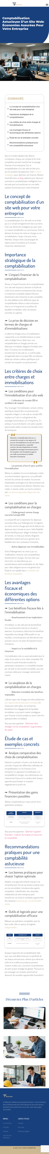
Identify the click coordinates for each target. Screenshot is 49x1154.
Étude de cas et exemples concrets (24, 138)
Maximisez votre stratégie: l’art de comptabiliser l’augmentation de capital (23, 726)
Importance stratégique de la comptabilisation (21, 115)
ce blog (20, 178)
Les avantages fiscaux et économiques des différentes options (25, 131)
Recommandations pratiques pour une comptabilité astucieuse (24, 144)
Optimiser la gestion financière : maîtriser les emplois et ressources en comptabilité (23, 834)
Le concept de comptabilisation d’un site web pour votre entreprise (25, 108)
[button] (47, 5)
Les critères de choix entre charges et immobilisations (25, 123)
